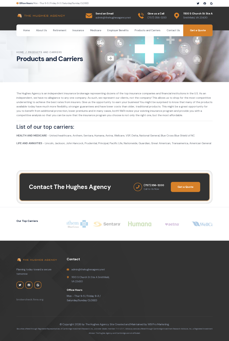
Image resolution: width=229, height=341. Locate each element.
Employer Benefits (117, 30)
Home (26, 30)
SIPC (123, 329)
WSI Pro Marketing (158, 324)
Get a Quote (198, 30)
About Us (41, 30)
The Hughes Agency (97, 324)
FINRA (118, 329)
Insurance (78, 30)
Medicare (95, 30)
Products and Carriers (147, 30)
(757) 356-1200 (157, 17)
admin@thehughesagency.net (113, 17)
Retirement (59, 30)
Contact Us (173, 30)
